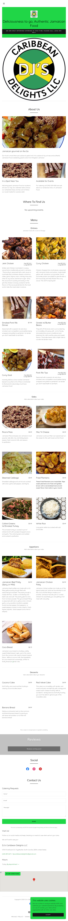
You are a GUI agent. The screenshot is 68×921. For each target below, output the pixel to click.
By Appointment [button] (12, 864)
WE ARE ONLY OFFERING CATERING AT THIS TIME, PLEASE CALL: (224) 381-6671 (34, 31)
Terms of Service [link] (50, 827)
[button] (4, 3)
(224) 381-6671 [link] (6, 854)
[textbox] (34, 794)
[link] (34, 14)
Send (34, 821)
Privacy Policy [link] (40, 827)
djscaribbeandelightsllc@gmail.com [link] (24, 854)
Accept (48, 914)
